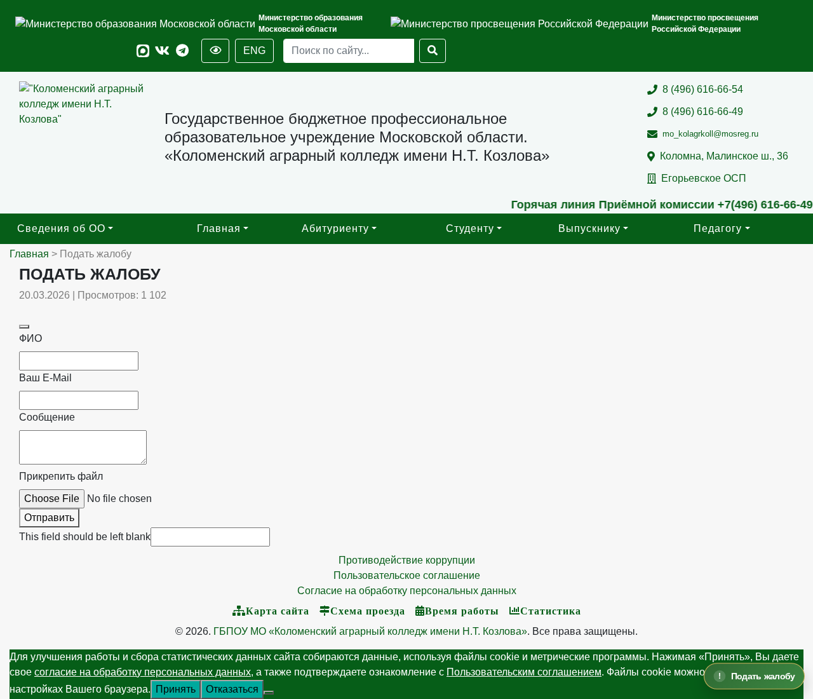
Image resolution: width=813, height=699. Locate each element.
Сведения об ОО (61, 228)
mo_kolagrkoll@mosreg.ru (710, 134)
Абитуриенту (335, 228)
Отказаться (232, 689)
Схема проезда (367, 611)
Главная (219, 228)
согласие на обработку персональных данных (142, 672)
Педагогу (718, 228)
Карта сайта (277, 611)
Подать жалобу (763, 676)
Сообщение (47, 417)
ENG (254, 50)
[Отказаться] (269, 693)
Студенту (470, 228)
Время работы (462, 611)
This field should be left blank (85, 536)
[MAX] (143, 51)
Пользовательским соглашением (524, 672)
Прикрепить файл (61, 476)
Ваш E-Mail (45, 377)
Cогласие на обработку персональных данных (406, 590)
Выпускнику (589, 228)
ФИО (30, 338)
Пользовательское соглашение (406, 575)
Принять (176, 689)
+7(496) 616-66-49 (754, 204)
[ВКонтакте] (162, 51)
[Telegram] (182, 51)
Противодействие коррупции (407, 560)
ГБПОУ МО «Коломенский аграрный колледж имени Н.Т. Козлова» (370, 631)
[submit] (24, 327)
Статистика (550, 611)
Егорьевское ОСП (703, 178)
